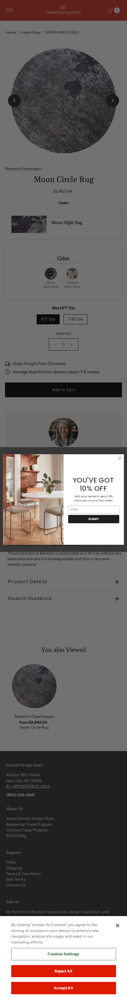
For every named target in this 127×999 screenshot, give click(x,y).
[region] (63, 957)
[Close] (117, 925)
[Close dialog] (120, 458)
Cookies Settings (63, 953)
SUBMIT (93, 519)
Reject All (63, 971)
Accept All (63, 987)
